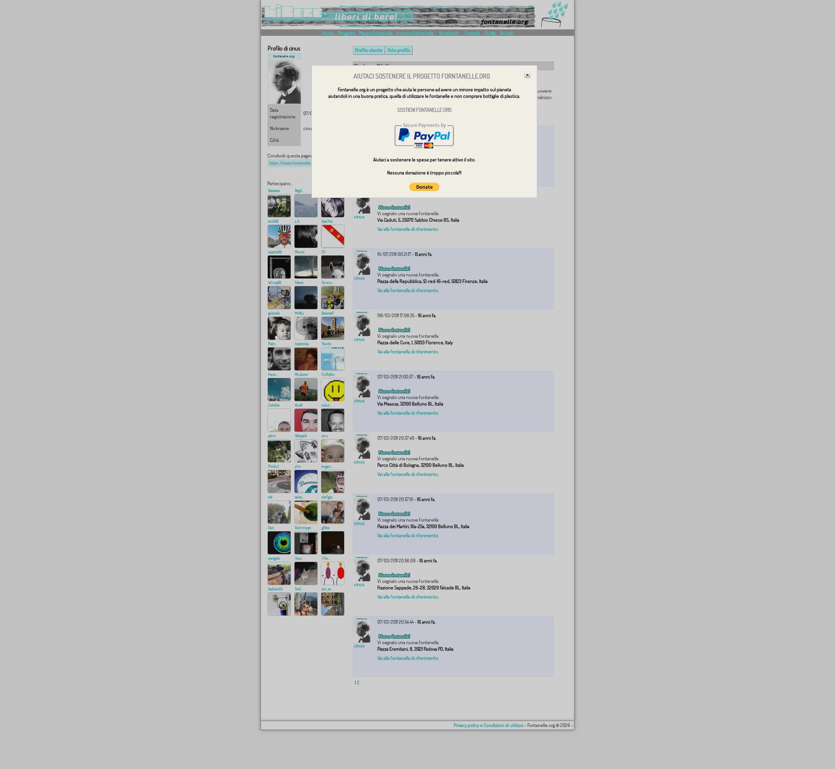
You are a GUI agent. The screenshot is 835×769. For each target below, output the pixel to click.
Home (328, 33)
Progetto (347, 33)
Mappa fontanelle (376, 33)
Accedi (506, 33)
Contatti (472, 33)
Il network (449, 33)
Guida (490, 33)
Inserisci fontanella (414, 33)
